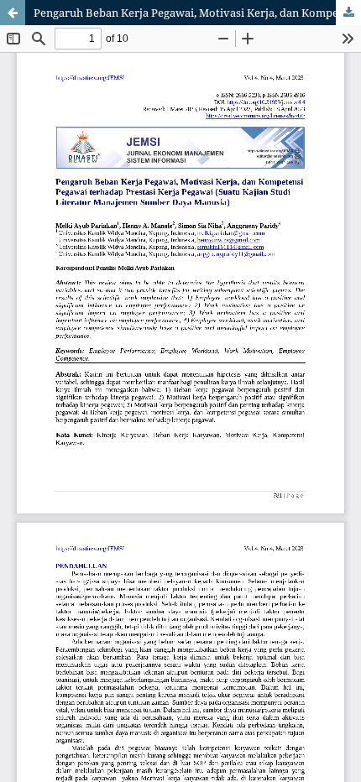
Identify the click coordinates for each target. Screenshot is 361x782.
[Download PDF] (348, 12)
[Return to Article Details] (12, 12)
